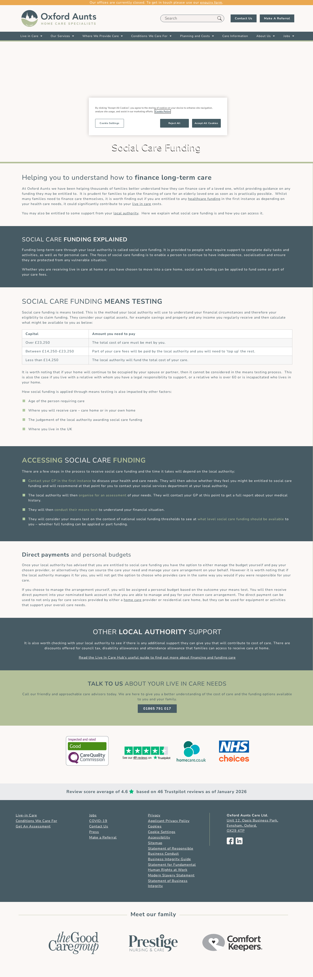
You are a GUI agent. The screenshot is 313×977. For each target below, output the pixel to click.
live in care (141, 204)
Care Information (235, 36)
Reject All (174, 123)
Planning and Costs (195, 36)
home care (133, 600)
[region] (158, 116)
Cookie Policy (162, 111)
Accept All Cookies (206, 123)
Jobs (286, 36)
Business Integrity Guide (169, 859)
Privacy (154, 815)
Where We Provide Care (100, 36)
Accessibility (159, 837)
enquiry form (211, 2)
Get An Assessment (33, 826)
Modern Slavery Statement (171, 875)
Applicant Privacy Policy (169, 821)
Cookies (155, 826)
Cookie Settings (161, 832)
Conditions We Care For (149, 36)
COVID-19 (98, 821)
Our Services (60, 36)
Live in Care (29, 36)
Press (94, 832)
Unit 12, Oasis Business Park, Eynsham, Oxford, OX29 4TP (252, 825)
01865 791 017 (157, 708)
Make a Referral (103, 837)
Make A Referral (277, 18)
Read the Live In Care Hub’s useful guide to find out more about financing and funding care (157, 657)
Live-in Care (26, 815)
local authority (125, 213)
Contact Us (243, 18)
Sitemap (155, 843)
